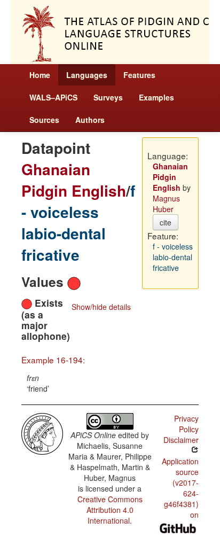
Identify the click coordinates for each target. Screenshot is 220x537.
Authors (90, 119)
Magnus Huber (166, 203)
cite (165, 222)
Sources (44, 119)
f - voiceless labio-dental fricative (78, 223)
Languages (86, 74)
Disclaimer (181, 439)
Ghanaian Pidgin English (73, 179)
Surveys (108, 97)
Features (139, 74)
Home (39, 74)
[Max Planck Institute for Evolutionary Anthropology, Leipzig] (42, 432)
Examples (156, 97)
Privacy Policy (186, 423)
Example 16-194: (53, 359)
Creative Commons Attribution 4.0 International (110, 510)
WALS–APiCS (53, 97)
